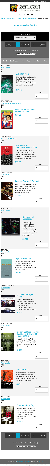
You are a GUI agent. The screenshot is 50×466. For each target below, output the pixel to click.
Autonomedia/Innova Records (11, 103)
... (14, 44)
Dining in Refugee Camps (25, 295)
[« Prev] (8, 44)
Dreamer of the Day (25, 405)
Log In (43, 2)
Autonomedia (5, 67)
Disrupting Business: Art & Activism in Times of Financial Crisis (27, 334)
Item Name (37, 61)
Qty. (22, 61)
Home (35, 2)
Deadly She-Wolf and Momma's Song (24, 110)
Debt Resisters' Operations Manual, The (26, 146)
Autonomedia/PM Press (9, 139)
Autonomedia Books (30, 18)
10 (32, 44)
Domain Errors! (22, 369)
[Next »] (42, 44)
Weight (29, 61)
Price (45, 61)
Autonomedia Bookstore (24, 461)
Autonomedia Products (13, 18)
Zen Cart (40, 461)
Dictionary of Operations (28, 218)
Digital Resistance (23, 258)
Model (5, 61)
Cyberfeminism (22, 74)
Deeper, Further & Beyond (27, 181)
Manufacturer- (14, 61)
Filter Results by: (25, 34)
